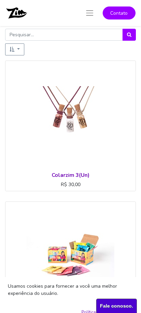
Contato (119, 13)
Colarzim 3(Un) (70, 175)
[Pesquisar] (129, 35)
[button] (14, 49)
